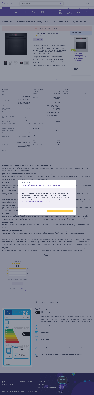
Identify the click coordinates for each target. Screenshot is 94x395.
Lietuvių (24, 182)
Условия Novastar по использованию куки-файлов (38, 201)
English (28, 182)
